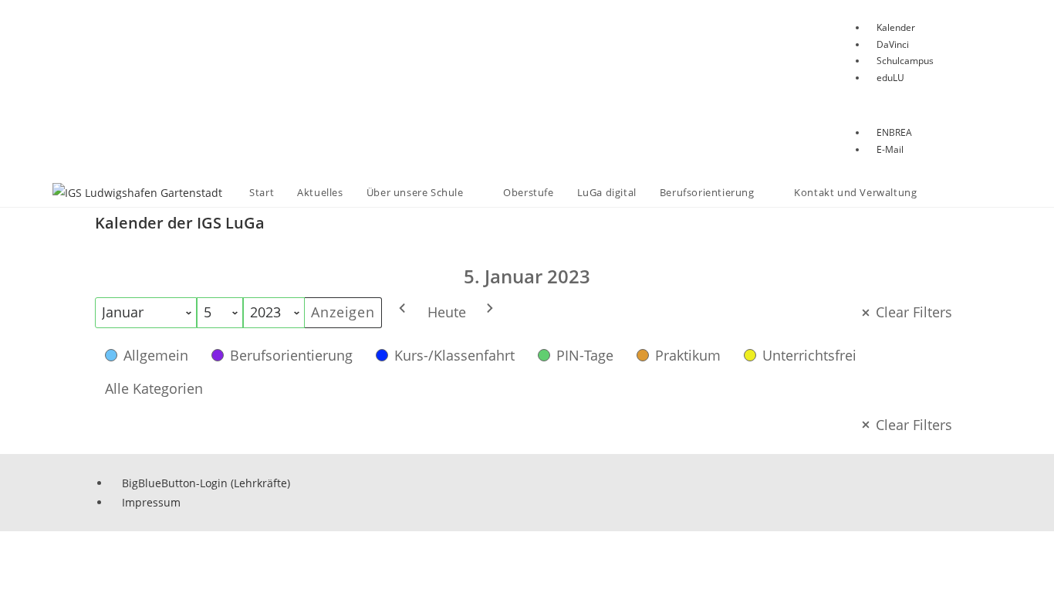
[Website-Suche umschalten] (943, 192)
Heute (446, 312)
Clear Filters (914, 312)
